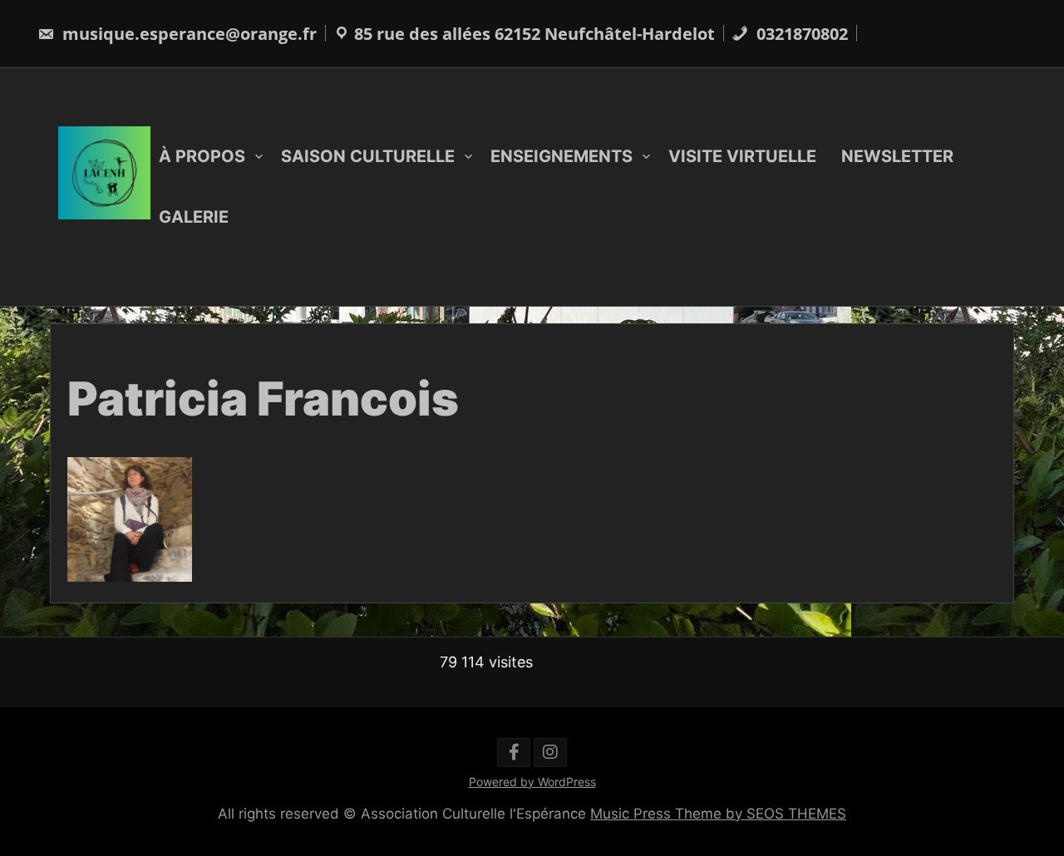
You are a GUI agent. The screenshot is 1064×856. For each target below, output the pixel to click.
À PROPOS (202, 156)
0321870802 (800, 33)
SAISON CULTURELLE (368, 156)
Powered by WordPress (532, 782)
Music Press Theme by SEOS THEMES (718, 813)
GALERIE (194, 217)
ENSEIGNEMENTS (561, 156)
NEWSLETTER (897, 156)
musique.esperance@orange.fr (187, 33)
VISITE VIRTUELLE (742, 156)
